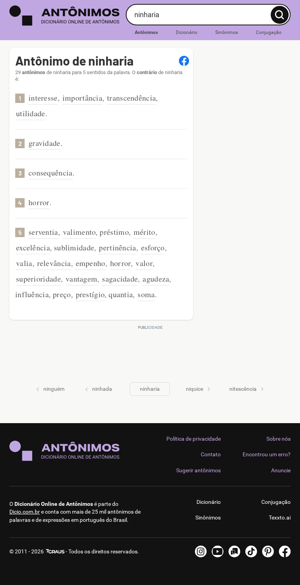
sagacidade (120, 278)
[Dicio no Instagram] (201, 551)
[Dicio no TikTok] (251, 551)
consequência (51, 172)
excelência (33, 247)
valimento (79, 232)
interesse (43, 97)
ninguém (53, 389)
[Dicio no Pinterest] (268, 551)
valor (144, 263)
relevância (54, 263)
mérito (144, 232)
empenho (90, 263)
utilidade (30, 113)
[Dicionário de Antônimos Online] (64, 15)
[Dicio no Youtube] (217, 551)
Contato (211, 454)
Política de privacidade (193, 439)
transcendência (131, 97)
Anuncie (281, 470)
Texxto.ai (280, 517)
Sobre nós (278, 439)
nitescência (243, 389)
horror (39, 202)
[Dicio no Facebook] (285, 551)
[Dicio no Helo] (234, 551)
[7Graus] (54, 551)
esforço (153, 247)
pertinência (117, 247)
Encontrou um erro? (267, 454)
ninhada (102, 389)
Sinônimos (226, 32)
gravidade (45, 143)
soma (146, 294)
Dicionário (186, 32)
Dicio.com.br (24, 512)
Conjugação (269, 32)
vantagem (81, 278)
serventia (43, 232)
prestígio (90, 294)
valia (24, 263)
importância (82, 97)
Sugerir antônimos (198, 470)
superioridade (38, 278)
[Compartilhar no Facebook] (184, 61)
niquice (194, 389)
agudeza (156, 278)
